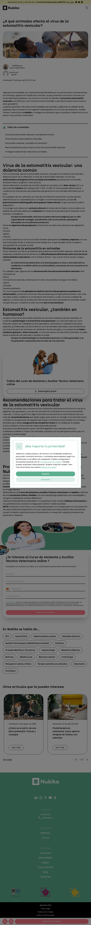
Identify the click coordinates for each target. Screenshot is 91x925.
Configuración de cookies (50, 462)
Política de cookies (48, 467)
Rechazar (45, 479)
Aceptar (45, 473)
